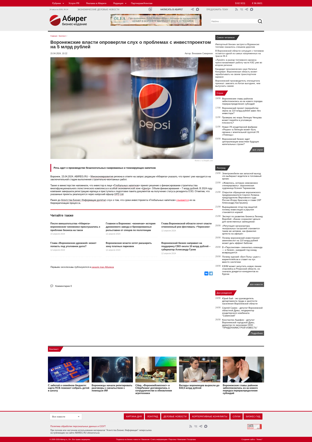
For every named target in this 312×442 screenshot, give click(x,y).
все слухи (258, 149)
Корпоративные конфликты (209, 416)
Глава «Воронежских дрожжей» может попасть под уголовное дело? (73, 245)
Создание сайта (248, 439)
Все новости (58, 416)
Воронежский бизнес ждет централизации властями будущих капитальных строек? (240, 141)
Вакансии (145, 439)
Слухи (220, 93)
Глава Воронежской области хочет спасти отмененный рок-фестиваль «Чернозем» (186, 225)
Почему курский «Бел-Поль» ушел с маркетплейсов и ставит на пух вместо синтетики (241, 259)
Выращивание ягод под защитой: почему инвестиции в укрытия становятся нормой (240, 209)
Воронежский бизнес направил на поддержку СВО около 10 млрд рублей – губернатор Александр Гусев (185, 246)
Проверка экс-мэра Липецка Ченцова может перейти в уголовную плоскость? (242, 120)
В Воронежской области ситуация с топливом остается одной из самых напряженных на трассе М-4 (239, 53)
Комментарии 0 (63, 286)
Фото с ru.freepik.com (204, 161)
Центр (146, 188)
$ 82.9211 (240, 3)
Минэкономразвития (102, 176)
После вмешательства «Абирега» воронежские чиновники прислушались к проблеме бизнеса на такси (75, 226)
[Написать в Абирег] (197, 9)
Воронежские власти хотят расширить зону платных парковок (129, 245)
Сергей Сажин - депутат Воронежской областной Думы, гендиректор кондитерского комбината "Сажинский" (242, 311)
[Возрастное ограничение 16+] (150, 9)
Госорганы (191, 439)
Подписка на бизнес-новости (128, 439)
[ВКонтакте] (206, 273)
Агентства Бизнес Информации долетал (83, 200)
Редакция (118, 3)
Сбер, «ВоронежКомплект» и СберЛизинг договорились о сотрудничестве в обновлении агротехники (153, 389)
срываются (182, 200)
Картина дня (134, 416)
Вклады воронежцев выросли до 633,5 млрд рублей (199, 386)
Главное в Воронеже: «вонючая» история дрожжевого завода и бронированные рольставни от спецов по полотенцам (131, 226)
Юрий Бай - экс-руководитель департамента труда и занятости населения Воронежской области (240, 301)
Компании (182, 439)
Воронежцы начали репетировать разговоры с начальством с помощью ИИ (112, 388)
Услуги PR (74, 3)
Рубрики (56, 3)
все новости (256, 284)
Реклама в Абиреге (96, 3)
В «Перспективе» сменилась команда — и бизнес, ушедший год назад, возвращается (242, 250)
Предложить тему (217, 9)
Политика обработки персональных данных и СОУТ (78, 426)
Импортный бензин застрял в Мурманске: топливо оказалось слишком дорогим (237, 45)
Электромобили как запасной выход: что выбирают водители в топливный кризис (241, 176)
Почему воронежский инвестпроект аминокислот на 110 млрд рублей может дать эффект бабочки (241, 240)
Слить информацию (159, 439)
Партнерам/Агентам (141, 3)
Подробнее (257, 333)
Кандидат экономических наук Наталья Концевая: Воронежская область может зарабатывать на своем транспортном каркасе (236, 73)
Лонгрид (221, 168)
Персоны (172, 439)
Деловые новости (175, 416)
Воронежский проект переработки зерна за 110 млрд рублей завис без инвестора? (241, 111)
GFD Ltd (118, 194)
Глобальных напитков (126, 185)
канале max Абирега (102, 267)
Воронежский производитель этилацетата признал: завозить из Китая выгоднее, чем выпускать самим (237, 83)
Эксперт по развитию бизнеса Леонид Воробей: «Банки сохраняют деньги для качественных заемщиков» (242, 219)
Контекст (53, 349)
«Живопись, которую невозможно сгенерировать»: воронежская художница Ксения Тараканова (240, 185)
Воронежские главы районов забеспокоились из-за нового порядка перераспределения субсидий (242, 101)
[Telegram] (211, 273)
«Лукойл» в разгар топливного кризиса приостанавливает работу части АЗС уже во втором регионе (238, 62)
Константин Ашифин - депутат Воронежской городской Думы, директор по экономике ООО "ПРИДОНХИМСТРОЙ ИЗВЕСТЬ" (239, 324)
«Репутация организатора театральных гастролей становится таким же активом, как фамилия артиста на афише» (241, 229)
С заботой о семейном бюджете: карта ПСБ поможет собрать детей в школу (68, 388)
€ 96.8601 (257, 3)
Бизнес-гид (253, 416)
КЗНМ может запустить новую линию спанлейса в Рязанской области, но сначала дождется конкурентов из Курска (241, 270)
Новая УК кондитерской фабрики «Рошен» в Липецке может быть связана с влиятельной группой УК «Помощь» (240, 131)
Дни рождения (224, 293)
